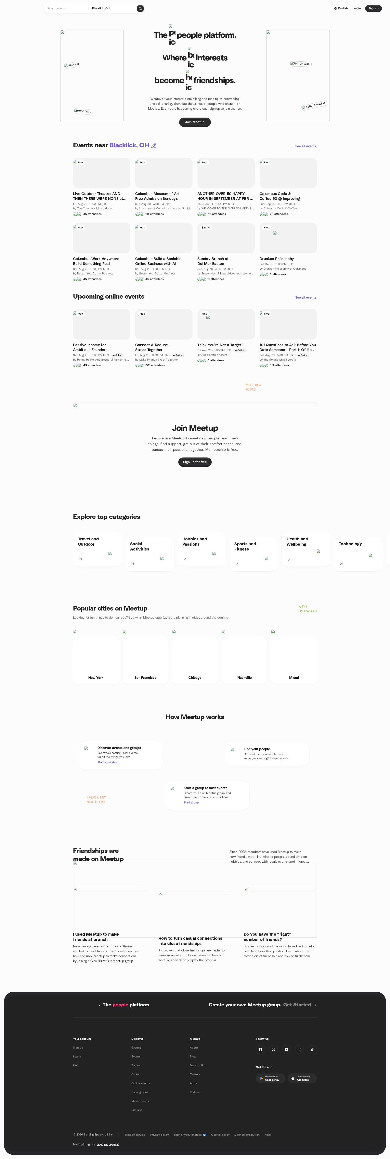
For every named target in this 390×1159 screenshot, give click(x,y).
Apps (193, 1083)
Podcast (195, 1092)
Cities (135, 1074)
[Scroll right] (383, 552)
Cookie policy (220, 1134)
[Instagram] (299, 1049)
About (194, 1047)
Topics (135, 1065)
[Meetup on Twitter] (273, 1049)
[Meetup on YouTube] (286, 1049)
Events (136, 1056)
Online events (140, 1083)
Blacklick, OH (129, 145)
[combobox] (112, 8)
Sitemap (136, 1110)
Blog (193, 1056)
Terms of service (134, 1134)
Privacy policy (159, 1134)
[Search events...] (140, 8)
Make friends (140, 1101)
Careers (195, 1074)
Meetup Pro (198, 1065)
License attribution (247, 1134)
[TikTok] (312, 1049)
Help (76, 1065)
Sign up (78, 1047)
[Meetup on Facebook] (260, 1049)
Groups (136, 1047)
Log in (77, 1056)
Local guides (139, 1092)
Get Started (297, 1005)
